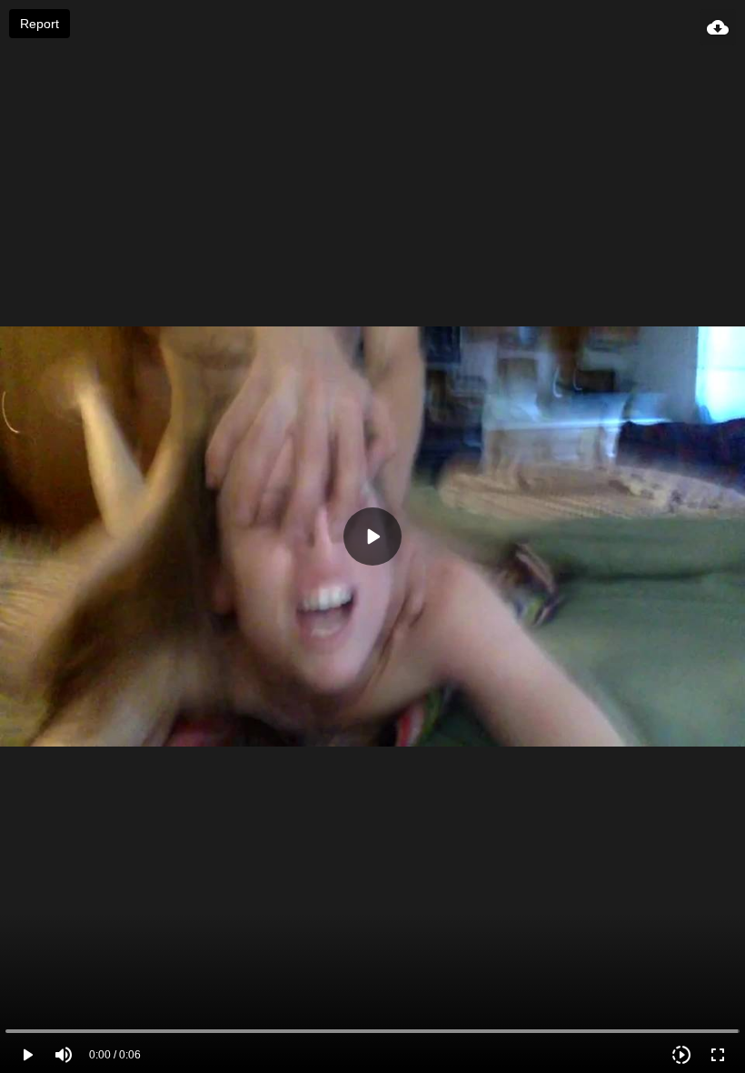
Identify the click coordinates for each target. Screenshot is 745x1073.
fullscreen (718, 1055)
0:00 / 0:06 (115, 1054)
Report (39, 23)
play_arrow (27, 1055)
